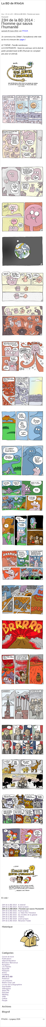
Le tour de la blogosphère (12, 985)
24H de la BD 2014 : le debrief (13, 905)
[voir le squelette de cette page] (44, 1019)
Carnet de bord (8, 957)
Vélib (4, 996)
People (4, 1000)
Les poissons (7, 981)
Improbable (6, 987)
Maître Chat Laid (8, 983)
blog (2, 14)
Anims (4, 973)
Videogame (6, 989)
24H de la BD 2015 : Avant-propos (15, 911)
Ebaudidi (5, 993)
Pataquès (5, 971)
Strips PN (5, 991)
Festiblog (5, 975)
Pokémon (5, 979)
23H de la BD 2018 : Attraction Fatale (16, 921)
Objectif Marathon (9, 961)
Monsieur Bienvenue (10, 963)
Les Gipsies (6, 967)
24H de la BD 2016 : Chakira (13, 917)
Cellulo (4, 998)
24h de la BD (9, 14)
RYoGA (25, 31)
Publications (6, 959)
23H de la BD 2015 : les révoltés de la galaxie (19, 915)
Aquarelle (5, 969)
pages (22, 39)
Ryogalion (6, 965)
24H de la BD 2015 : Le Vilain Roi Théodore (19, 913)
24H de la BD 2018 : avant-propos (15, 919)
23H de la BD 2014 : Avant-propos (15, 907)
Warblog (5, 995)
